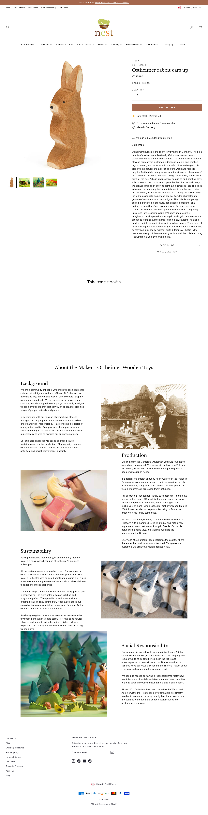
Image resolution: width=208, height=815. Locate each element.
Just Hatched (27, 44)
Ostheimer (139, 65)
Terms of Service (14, 757)
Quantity (138, 90)
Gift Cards (63, 8)
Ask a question (167, 252)
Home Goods (133, 44)
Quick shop (29, 335)
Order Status (19, 8)
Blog (8, 775)
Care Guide (167, 245)
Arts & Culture (84, 44)
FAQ (8, 743)
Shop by (169, 44)
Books (101, 44)
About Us (10, 771)
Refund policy (12, 752)
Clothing (115, 44)
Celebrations (152, 44)
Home (135, 61)
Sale (182, 44)
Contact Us (11, 738)
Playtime (45, 44)
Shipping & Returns (15, 748)
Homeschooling (48, 8)
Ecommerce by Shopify (107, 804)
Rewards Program (14, 766)
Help (8, 8)
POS (92, 804)
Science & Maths (64, 44)
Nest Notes (33, 8)
